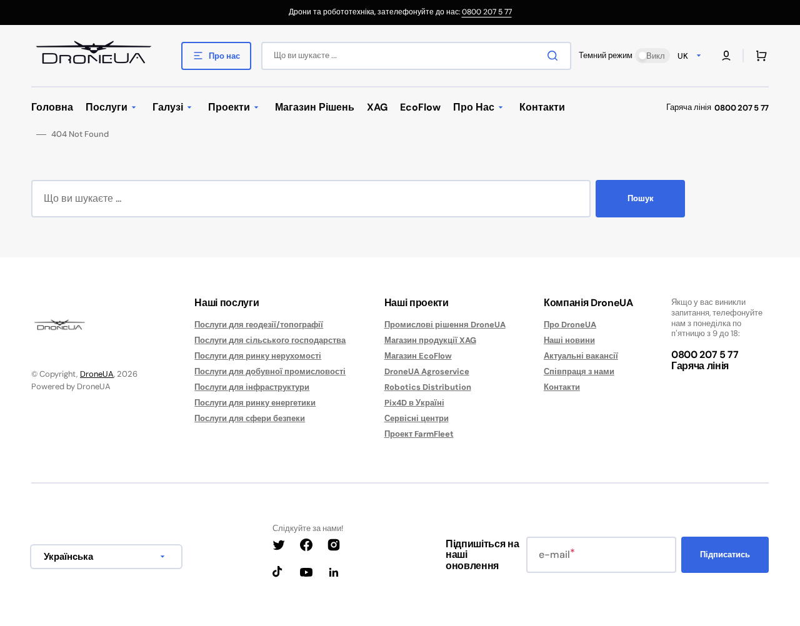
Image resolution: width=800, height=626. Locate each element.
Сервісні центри (416, 418)
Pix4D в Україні (414, 402)
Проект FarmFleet (419, 434)
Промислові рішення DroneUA (445, 325)
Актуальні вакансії (581, 355)
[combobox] (416, 56)
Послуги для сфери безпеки (249, 418)
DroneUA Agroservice (426, 371)
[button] (726, 55)
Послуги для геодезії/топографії (258, 325)
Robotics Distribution (427, 387)
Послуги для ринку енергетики (255, 402)
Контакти (562, 387)
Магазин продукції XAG (430, 340)
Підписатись (725, 554)
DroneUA (97, 374)
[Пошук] (555, 55)
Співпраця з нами (579, 371)
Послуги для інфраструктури (251, 387)
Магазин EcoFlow (418, 355)
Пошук (641, 198)
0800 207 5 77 (487, 12)
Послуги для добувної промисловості (270, 371)
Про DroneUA (570, 325)
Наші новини (569, 340)
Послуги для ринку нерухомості (257, 355)
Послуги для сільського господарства (270, 340)
